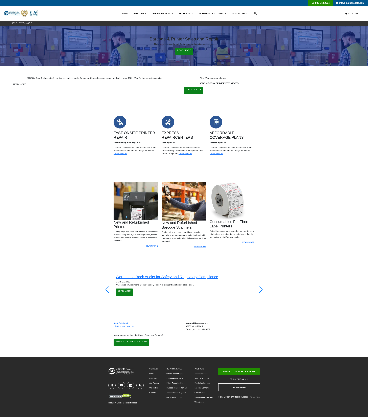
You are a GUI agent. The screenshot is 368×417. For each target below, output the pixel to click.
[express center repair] (168, 122)
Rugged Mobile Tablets (203, 397)
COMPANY (153, 369)
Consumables (199, 393)
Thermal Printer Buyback (176, 393)
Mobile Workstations (202, 383)
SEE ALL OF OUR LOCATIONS (131, 341)
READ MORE (184, 50)
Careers (152, 393)
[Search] (255, 13)
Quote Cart (352, 13)
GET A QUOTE (193, 89)
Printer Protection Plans (175, 383)
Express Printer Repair (175, 378)
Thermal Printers (200, 374)
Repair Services (161, 13)
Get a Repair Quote (174, 397)
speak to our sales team (239, 371)
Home (125, 13)
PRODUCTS (199, 369)
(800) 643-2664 (121, 323)
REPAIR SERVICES (174, 369)
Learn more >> (120, 153)
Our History (153, 388)
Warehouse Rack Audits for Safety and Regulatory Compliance (167, 277)
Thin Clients (199, 402)
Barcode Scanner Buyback (176, 388)
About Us (138, 13)
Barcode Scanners (201, 378)
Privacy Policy (255, 397)
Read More (124, 291)
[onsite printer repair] (120, 122)
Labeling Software (201, 388)
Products (184, 13)
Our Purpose (154, 383)
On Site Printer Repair (175, 374)
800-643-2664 (322, 3)
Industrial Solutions (211, 13)
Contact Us (238, 13)
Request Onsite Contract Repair (122, 403)
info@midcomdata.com (351, 3)
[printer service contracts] (216, 122)
